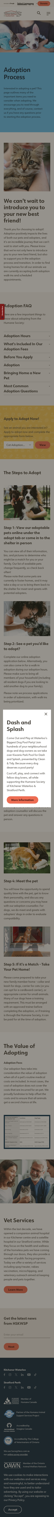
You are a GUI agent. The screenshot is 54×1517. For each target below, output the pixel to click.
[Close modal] (46, 714)
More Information (22, 800)
